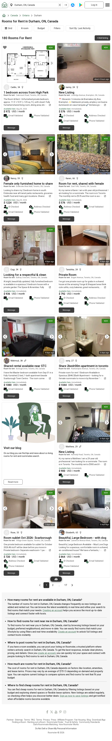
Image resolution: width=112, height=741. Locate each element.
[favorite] (5, 47)
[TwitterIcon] (51, 712)
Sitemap (19, 720)
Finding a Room (19, 722)
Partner (10, 720)
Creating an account (52, 610)
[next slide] (49, 63)
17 (66, 585)
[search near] (11, 5)
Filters (57, 28)
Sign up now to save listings (74, 695)
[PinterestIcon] (60, 712)
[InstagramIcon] (65, 712)
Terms (27, 720)
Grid (10, 28)
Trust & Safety (71, 722)
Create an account (67, 631)
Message (11, 128)
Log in (94, 4)
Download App (98, 720)
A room (24, 28)
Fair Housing (80, 720)
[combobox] (35, 5)
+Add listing (102, 38)
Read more (13, 482)
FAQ (33, 720)
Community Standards (89, 722)
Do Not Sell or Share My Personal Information (56, 728)
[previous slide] (7, 63)
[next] (66, 5)
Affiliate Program (65, 720)
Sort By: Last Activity (80, 28)
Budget (41, 28)
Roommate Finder (55, 722)
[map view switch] (56, 579)
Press (53, 720)
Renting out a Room (36, 722)
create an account (47, 653)
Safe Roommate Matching (45, 724)
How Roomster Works (69, 724)
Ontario (26, 15)
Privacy (46, 720)
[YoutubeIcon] (56, 712)
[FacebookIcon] (47, 712)
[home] (4, 15)
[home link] (4, 5)
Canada (14, 15)
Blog (89, 720)
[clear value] (60, 5)
